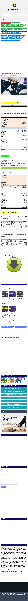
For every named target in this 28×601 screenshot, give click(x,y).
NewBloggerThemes (13, 598)
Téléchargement (5, 574)
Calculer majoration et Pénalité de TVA (14, 391)
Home (2, 70)
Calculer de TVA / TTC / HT (14, 407)
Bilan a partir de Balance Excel (14, 397)
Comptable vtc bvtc (7, 415)
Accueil (14, 328)
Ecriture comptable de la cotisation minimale (12, 300)
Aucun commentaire (13, 75)
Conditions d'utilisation (13, 596)
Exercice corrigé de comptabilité (11, 73)
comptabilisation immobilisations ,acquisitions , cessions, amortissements (12, 317)
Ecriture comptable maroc (14, 593)
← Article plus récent (7, 326)
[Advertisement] (14, 55)
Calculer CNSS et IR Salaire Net (14, 404)
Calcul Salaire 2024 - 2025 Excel (14, 394)
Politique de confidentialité (9, 594)
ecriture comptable (6, 576)
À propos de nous (21, 594)
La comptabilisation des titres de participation (5, 301)
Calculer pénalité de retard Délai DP (14, 401)
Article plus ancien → (21, 326)
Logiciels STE (25, 593)
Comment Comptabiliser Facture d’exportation (20, 300)
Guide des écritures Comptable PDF (14, 388)
